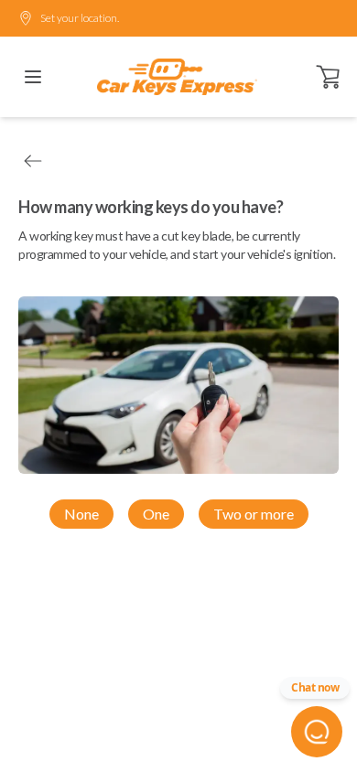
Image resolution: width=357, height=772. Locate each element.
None (81, 513)
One (156, 513)
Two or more (253, 513)
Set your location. (79, 18)
